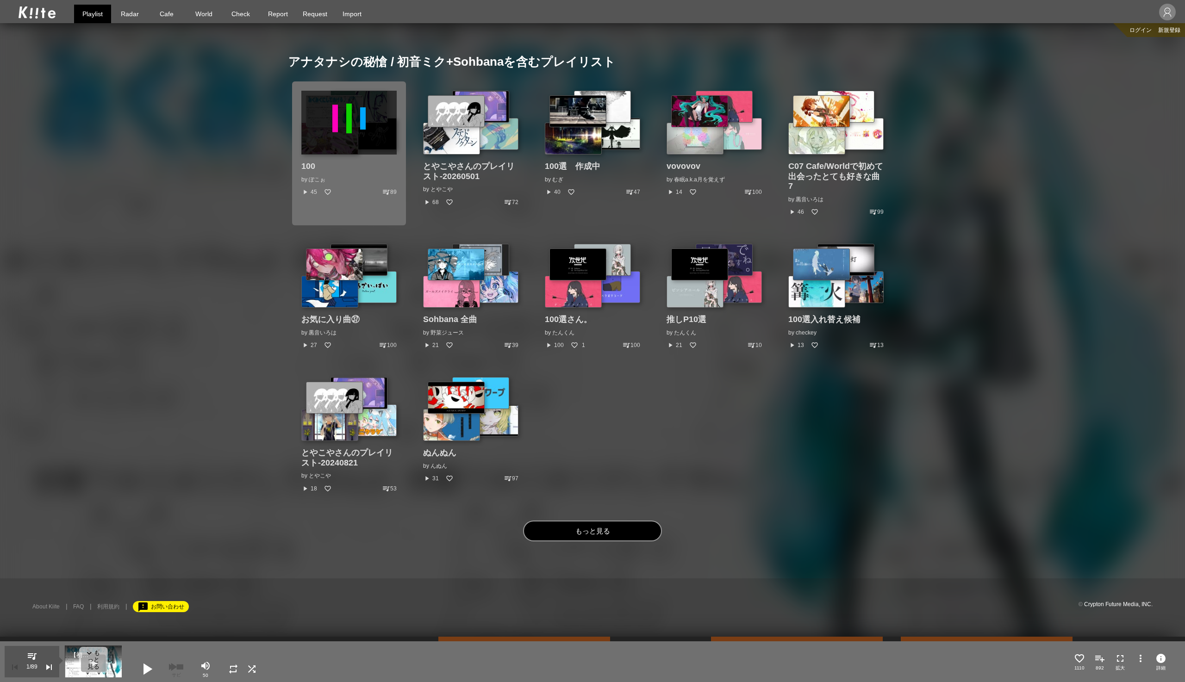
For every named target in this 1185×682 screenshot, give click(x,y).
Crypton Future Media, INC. (1118, 604)
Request (315, 14)
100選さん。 (568, 319)
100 (308, 166)
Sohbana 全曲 (450, 319)
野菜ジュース (447, 332)
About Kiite (46, 606)
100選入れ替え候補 (824, 319)
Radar (130, 14)
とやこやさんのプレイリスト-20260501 (469, 171)
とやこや (441, 189)
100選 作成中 (572, 166)
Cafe (167, 14)
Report (278, 14)
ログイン (1140, 30)
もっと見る (592, 531)
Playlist (92, 14)
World (203, 14)
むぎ (557, 179)
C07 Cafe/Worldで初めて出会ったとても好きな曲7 (835, 176)
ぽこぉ (317, 179)
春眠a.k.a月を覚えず (699, 179)
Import (352, 14)
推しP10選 (686, 319)
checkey (806, 332)
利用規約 (108, 606)
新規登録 (1169, 30)
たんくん (563, 332)
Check (240, 14)
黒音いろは (809, 199)
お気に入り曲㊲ (330, 319)
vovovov (683, 166)
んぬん (438, 466)
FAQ (78, 606)
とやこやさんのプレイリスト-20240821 (347, 457)
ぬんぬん (439, 452)
